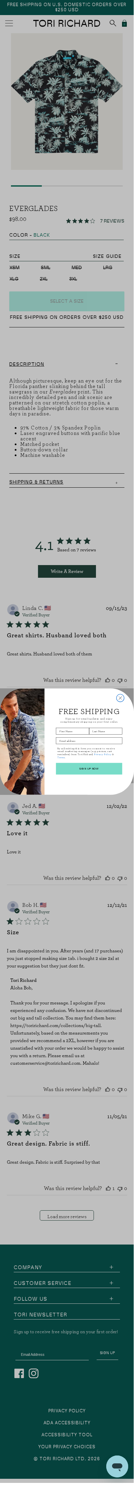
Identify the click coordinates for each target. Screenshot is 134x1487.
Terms (61, 757)
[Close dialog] (120, 698)
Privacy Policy (102, 754)
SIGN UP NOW (89, 768)
